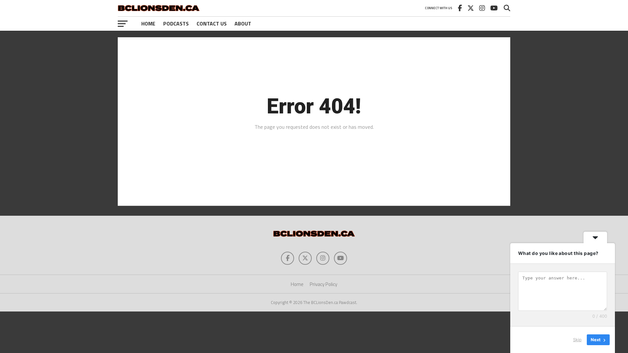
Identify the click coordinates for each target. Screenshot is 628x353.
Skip (577, 339)
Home (148, 23)
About (243, 23)
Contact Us (212, 23)
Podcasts (176, 23)
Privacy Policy (323, 284)
